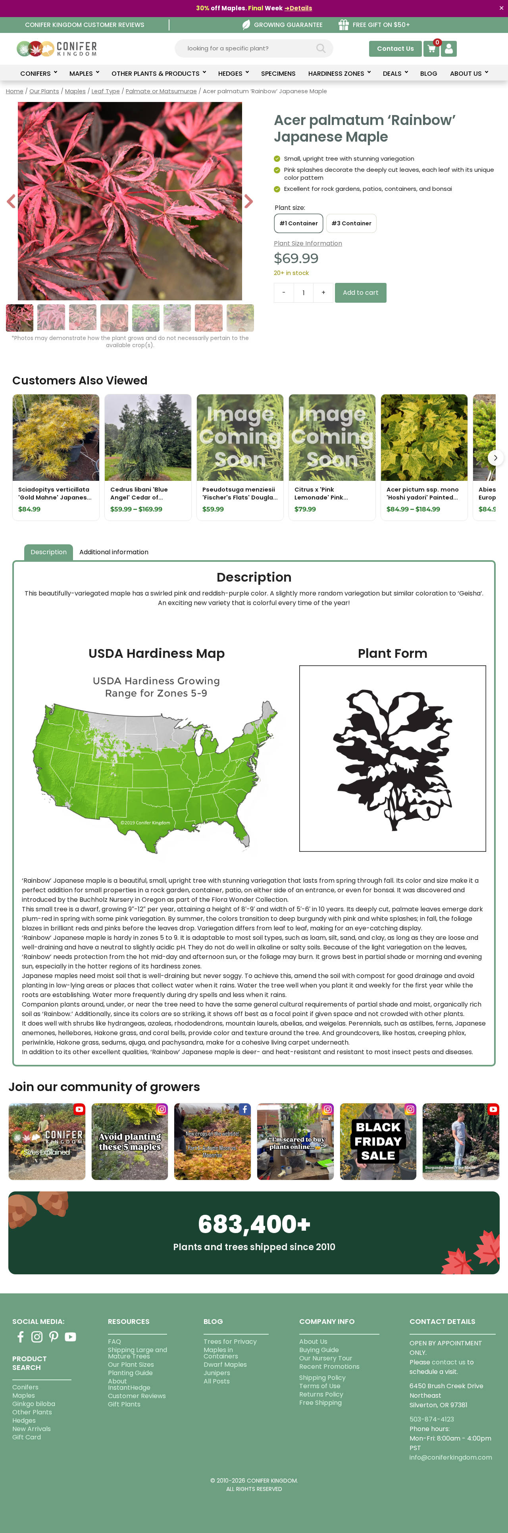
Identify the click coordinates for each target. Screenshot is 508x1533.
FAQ (114, 1341)
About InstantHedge (129, 1384)
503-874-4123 (432, 1419)
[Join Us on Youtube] (70, 1341)
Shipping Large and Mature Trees (137, 1353)
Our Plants (44, 91)
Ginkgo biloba (33, 1403)
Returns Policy (321, 1394)
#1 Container (298, 223)
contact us (449, 1362)
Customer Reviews (137, 1395)
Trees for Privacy (230, 1341)
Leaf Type (106, 91)
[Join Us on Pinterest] (54, 1341)
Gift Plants (124, 1404)
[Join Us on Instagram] (37, 1341)
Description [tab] (49, 552)
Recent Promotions (329, 1366)
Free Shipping (320, 1402)
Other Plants (32, 1412)
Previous (11, 202)
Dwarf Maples (225, 1364)
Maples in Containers (221, 1353)
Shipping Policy (322, 1377)
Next (249, 202)
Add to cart (361, 292)
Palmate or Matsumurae (161, 91)
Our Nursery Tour (325, 1358)
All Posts (217, 1381)
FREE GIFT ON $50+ (381, 25)
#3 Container (351, 223)
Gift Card (26, 1437)
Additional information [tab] (113, 552)
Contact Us (395, 48)
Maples (75, 91)
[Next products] (496, 458)
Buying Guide (319, 1349)
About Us (313, 1341)
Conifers (25, 1387)
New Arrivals (31, 1428)
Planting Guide (130, 1372)
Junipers (217, 1372)
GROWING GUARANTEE (288, 25)
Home (14, 91)
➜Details (298, 8)
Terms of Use (320, 1386)
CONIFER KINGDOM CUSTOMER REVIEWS (84, 25)
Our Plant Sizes (131, 1364)
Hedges (24, 1420)
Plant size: (290, 207)
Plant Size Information (308, 243)
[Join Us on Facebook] (20, 1341)
